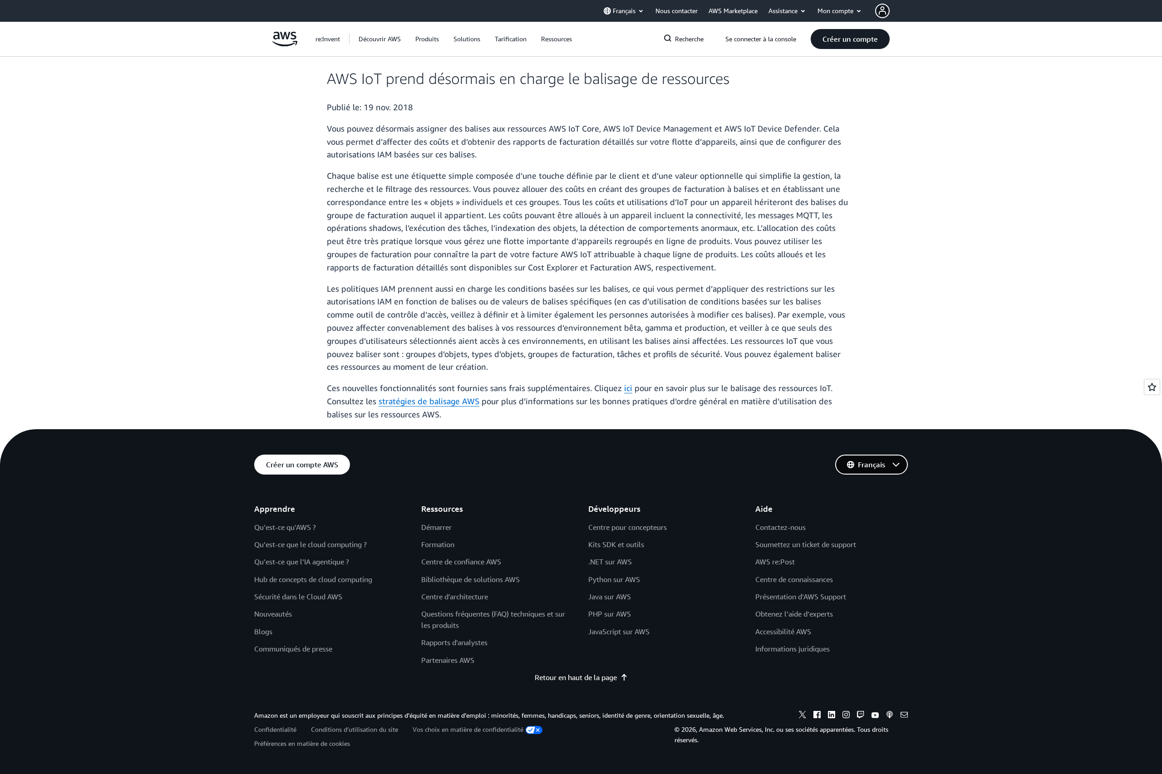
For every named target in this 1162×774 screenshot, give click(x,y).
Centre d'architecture (454, 596)
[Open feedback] (1152, 387)
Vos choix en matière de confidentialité (468, 729)
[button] (379, 39)
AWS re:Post (775, 561)
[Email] (904, 716)
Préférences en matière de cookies (302, 743)
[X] (802, 716)
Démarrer (436, 527)
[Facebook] (817, 716)
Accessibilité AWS (783, 631)
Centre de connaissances (794, 579)
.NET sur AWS (610, 561)
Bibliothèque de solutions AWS (470, 579)
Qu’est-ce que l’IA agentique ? (301, 561)
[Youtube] (875, 716)
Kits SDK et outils (616, 544)
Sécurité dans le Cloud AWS (298, 596)
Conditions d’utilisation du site (354, 729)
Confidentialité (275, 729)
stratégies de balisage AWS (429, 401)
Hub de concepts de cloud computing (313, 579)
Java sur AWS (609, 596)
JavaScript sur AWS (619, 631)
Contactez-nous (780, 527)
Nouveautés (273, 613)
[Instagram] (846, 716)
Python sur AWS (614, 579)
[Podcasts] (889, 716)
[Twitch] (860, 716)
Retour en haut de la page (576, 677)
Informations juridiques (792, 648)
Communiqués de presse (293, 648)
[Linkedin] (831, 716)
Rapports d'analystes (454, 642)
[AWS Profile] (882, 11)
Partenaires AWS (447, 660)
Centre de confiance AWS (461, 561)
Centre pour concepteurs (627, 527)
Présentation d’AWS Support (800, 596)
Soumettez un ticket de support (805, 544)
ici (628, 388)
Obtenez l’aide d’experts (794, 613)
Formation (437, 544)
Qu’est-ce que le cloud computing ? (310, 544)
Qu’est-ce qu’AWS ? (285, 527)
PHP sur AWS (609, 613)
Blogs (263, 631)
